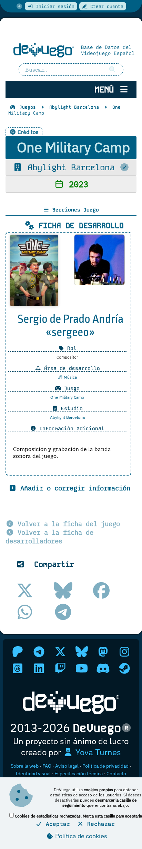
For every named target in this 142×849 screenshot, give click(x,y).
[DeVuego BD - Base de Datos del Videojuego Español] (71, 49)
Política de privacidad (105, 766)
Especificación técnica (78, 773)
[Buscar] (112, 69)
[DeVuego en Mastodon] (103, 652)
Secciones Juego (74, 210)
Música (70, 377)
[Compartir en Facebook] (101, 590)
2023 (76, 184)
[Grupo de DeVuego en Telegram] (39, 652)
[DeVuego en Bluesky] (81, 652)
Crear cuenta (105, 6)
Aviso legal (67, 766)
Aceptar (56, 823)
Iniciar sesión (53, 6)
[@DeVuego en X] (60, 652)
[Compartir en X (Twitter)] (24, 590)
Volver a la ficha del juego (67, 523)
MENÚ (106, 89)
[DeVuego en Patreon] (17, 652)
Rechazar (99, 823)
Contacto (116, 773)
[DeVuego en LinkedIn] (39, 668)
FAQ (46, 766)
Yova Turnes (97, 752)
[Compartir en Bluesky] (63, 590)
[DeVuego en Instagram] (124, 652)
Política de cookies (80, 836)
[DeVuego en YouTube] (81, 668)
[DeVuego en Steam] (124, 668)
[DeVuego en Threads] (17, 668)
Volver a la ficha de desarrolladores (49, 536)
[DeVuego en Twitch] (60, 668)
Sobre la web (25, 766)
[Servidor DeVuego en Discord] (103, 668)
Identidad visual (33, 773)
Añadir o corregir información (73, 488)
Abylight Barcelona (71, 167)
